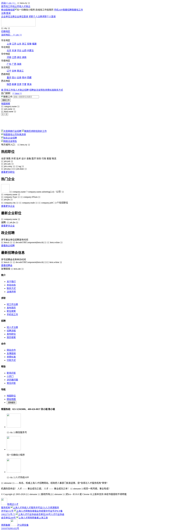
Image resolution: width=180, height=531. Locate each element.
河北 (19, 50)
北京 (9, 50)
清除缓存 (11, 402)
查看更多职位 (8, 172)
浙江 (24, 44)
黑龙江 (20, 71)
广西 (14, 64)
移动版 (4, 10)
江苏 (14, 44)
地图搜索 (5, 104)
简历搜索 (11, 337)
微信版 (11, 10)
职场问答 (11, 373)
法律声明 (11, 292)
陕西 (9, 84)
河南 (9, 57)
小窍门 (10, 376)
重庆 (9, 77)
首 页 (3, 90)
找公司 (15, 6)
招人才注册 (12, 327)
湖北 (19, 57)
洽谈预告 (40, 90)
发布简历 (11, 308)
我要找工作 (77, 10)
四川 (14, 77)
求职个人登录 (49, 16)
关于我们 (11, 281)
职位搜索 (11, 311)
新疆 (14, 84)
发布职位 (11, 334)
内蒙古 (30, 50)
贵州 (24, 77)
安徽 (29, 44)
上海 (9, 44)
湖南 (24, 57)
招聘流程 (11, 330)
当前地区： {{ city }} (11, 35)
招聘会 (32, 90)
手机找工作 (12, 314)
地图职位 (11, 396)
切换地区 (5, 31)
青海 (29, 84)
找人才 (22, 6)
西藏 (29, 77)
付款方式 (11, 360)
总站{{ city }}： (9, 3)
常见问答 (11, 383)
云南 (19, 77)
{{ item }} (17, 93)
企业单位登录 (21, 16)
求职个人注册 (35, 16)
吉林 (14, 71)
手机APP (58, 10)
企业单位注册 (8, 16)
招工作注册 (12, 304)
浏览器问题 (12, 380)
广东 (9, 64)
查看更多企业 (8, 206)
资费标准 (49, 90)
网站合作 (11, 350)
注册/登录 (6, 13)
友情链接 (11, 353)
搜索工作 (6, 100)
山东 (19, 44)
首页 (3, 6)
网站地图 (11, 399)
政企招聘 (24, 90)
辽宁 (9, 71)
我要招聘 (67, 10)
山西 (24, 50)
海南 (19, 64)
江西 (14, 57)
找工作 (9, 6)
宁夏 (24, 84)
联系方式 (58, 90)
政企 (28, 6)
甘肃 (19, 84)
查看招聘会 (6, 265)
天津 (14, 50)
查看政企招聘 (8, 245)
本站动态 (11, 285)
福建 (34, 44)
